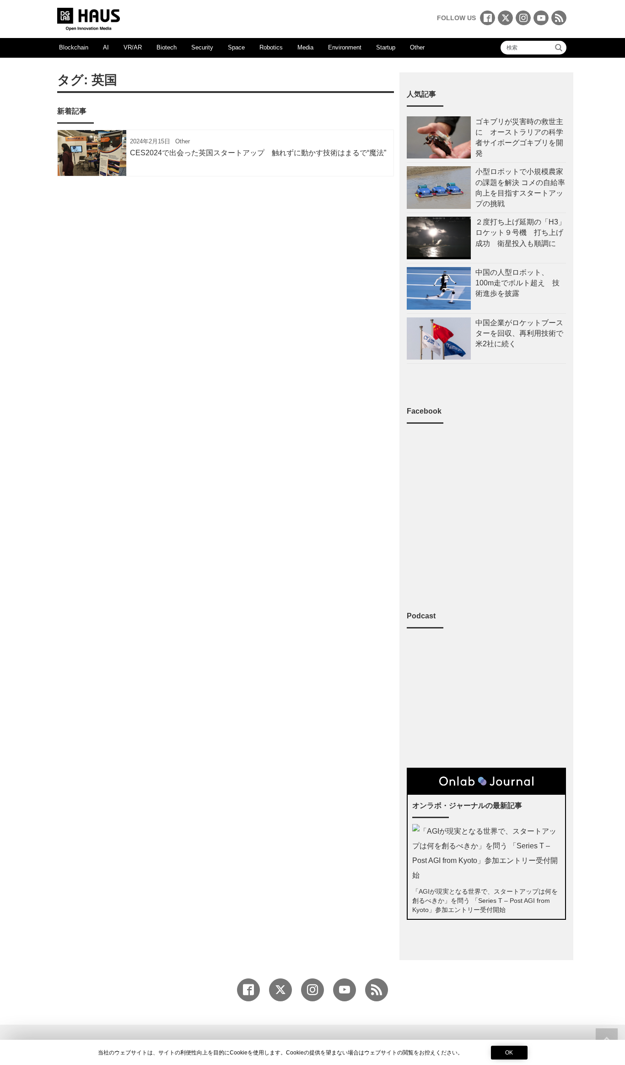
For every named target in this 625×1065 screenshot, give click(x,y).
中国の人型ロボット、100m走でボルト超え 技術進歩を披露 (517, 282)
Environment (344, 47)
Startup (385, 47)
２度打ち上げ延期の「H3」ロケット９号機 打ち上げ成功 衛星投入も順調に (520, 232)
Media (305, 47)
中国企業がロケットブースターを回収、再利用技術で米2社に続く (519, 333)
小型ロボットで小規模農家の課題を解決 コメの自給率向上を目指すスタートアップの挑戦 (520, 188)
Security (202, 47)
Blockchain (73, 47)
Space (236, 47)
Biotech (166, 47)
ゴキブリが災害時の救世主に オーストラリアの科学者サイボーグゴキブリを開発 (519, 138)
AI (106, 47)
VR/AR (133, 47)
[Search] (558, 47)
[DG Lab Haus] (88, 18)
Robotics (271, 47)
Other (417, 47)
